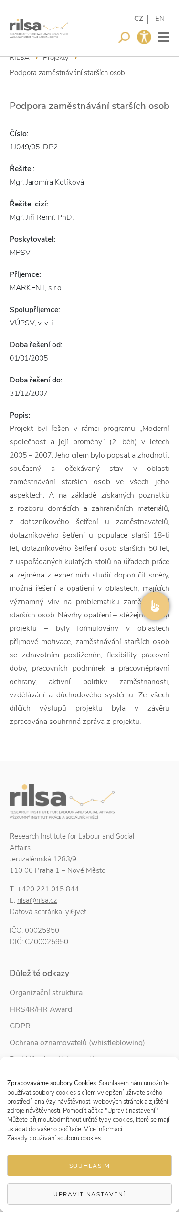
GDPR (20, 1026)
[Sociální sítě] (155, 606)
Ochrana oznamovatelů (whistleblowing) (77, 1042)
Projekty (56, 57)
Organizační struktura (46, 992)
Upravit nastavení (89, 1194)
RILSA (20, 57)
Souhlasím (89, 1166)
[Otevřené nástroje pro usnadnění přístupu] (144, 37)
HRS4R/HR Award (41, 1009)
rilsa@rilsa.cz (37, 900)
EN (160, 18)
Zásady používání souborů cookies (54, 1138)
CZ (138, 18)
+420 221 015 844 (48, 889)
